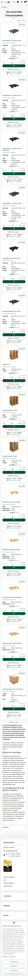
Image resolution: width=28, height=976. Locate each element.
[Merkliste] (18, 2)
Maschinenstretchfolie (10, 804)
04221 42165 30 (10, 847)
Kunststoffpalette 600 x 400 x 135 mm (11, 258)
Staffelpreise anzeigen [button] (13, 69)
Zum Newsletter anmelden (14, 494)
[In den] (14, 65)
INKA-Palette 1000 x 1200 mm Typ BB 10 (12, 643)
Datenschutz (12, 956)
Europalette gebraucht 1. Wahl (9, 410)
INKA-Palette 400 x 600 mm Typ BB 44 (11, 502)
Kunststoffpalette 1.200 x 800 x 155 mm (11, 203)
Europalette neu (6, 364)
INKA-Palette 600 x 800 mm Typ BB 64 (11, 549)
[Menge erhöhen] (23, 62)
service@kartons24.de (11, 851)
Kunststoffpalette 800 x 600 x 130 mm (11, 311)
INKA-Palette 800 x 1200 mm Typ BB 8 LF (12, 597)
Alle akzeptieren (14, 961)
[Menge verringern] (4, 62)
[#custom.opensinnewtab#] (8, 865)
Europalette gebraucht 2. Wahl (9, 456)
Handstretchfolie (7, 802)
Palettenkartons (7, 812)
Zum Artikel (22, 24)
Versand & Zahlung (9, 883)
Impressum (5, 956)
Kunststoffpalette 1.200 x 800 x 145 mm (11, 40)
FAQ (5, 880)
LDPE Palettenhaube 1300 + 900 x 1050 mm (12, 689)
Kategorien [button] (5, 827)
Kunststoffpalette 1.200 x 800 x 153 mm (11, 95)
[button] (21, 2)
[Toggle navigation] (2, 2)
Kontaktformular (8, 886)
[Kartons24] (7, 2)
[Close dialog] (25, 480)
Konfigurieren (14, 966)
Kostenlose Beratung (9, 877)
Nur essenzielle (14, 970)
